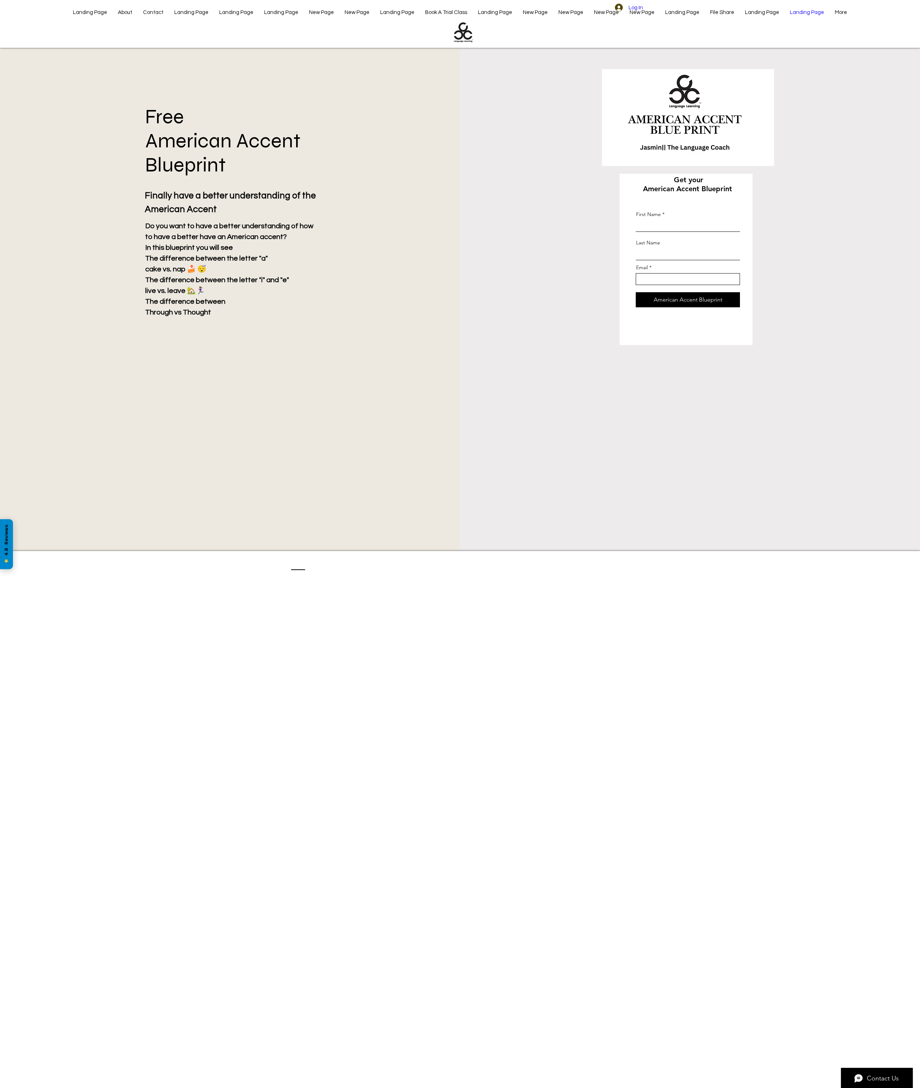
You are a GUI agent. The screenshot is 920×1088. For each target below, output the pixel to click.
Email (642, 267)
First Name (648, 214)
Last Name (648, 242)
